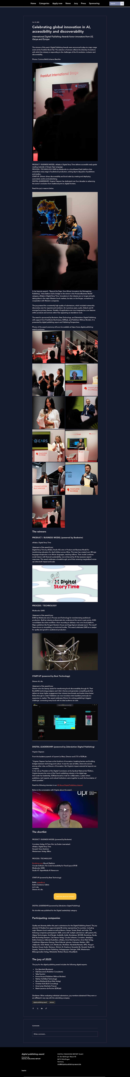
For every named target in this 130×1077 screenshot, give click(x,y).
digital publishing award (40, 1002)
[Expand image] (48, 347)
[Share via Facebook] (33, 1008)
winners (52, 1002)
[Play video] (65, 583)
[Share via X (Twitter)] (37, 1008)
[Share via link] (46, 1008)
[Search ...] (122, 3)
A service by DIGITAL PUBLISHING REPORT (31, 1058)
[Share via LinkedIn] (42, 1008)
